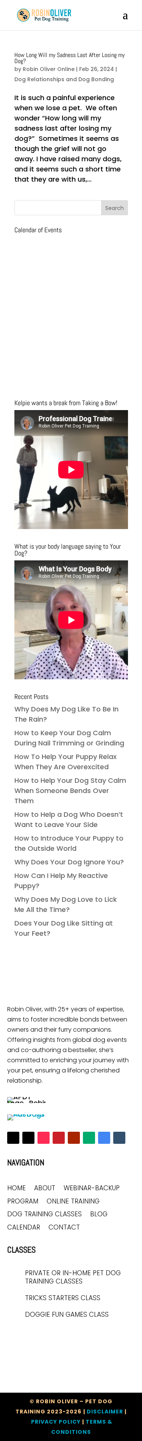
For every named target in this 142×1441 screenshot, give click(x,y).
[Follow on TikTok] (43, 1138)
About (44, 1189)
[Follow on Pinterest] (59, 1138)
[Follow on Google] (104, 1138)
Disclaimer (105, 1411)
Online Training (73, 1202)
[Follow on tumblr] (119, 1138)
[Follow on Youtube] (74, 1138)
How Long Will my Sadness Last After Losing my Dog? (69, 58)
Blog (99, 1215)
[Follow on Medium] (89, 1138)
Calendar (23, 1228)
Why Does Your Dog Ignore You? (69, 862)
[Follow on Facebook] (13, 1138)
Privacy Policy (56, 1422)
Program (22, 1202)
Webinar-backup (92, 1189)
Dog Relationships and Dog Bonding (64, 79)
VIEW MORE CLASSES (43, 1336)
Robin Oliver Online (49, 69)
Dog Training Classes (44, 1215)
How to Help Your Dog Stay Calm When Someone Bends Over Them (70, 790)
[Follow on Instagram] (28, 1138)
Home (16, 1189)
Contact (64, 1228)
